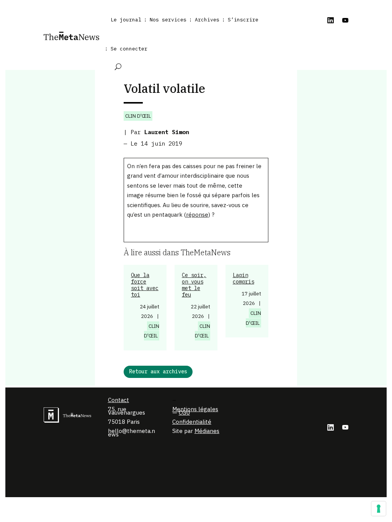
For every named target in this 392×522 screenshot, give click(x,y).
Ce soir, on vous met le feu (194, 285)
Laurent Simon (166, 132)
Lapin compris (243, 278)
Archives (207, 19)
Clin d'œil (138, 116)
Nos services (168, 19)
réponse (197, 214)
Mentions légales (195, 409)
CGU (184, 412)
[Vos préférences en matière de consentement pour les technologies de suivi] (378, 508)
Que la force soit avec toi (144, 285)
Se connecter (129, 48)
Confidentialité (191, 421)
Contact (118, 400)
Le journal (126, 19)
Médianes (206, 430)
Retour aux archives (158, 371)
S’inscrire (243, 19)
